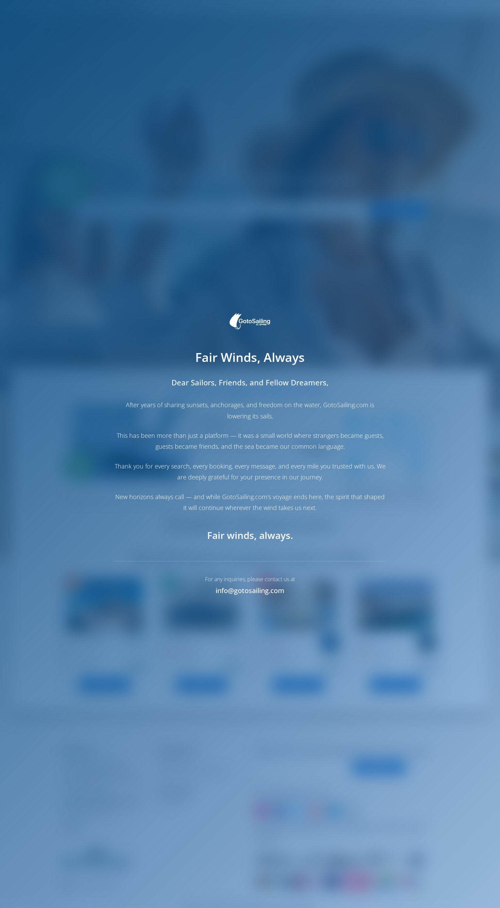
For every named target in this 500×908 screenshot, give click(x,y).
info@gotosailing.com (250, 590)
